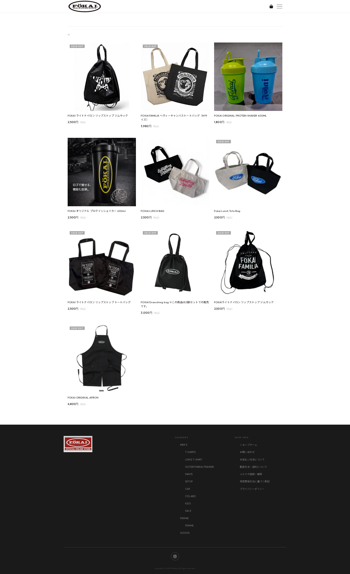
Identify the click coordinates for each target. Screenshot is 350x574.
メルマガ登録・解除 (251, 474)
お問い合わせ (247, 452)
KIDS (188, 503)
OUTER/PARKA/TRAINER (199, 466)
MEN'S (183, 444)
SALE (188, 510)
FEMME (184, 518)
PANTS (189, 474)
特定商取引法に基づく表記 (255, 481)
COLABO (190, 496)
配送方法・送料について (253, 466)
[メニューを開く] (279, 6)
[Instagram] (175, 556)
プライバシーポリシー (252, 488)
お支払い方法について (252, 459)
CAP (187, 488)
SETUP (189, 481)
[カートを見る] (271, 6)
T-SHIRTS (190, 452)
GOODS (185, 532)
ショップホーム (248, 444)
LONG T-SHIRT (193, 459)
